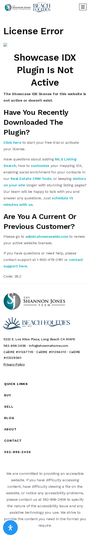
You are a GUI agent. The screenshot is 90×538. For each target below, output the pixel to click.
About (10, 429)
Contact (13, 440)
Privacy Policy (14, 364)
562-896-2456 (17, 452)
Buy (7, 395)
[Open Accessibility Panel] (10, 527)
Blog (9, 418)
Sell (9, 406)
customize (40, 165)
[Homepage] (27, 7)
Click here (12, 142)
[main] (45, 147)
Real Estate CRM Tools (31, 178)
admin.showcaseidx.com (46, 236)
